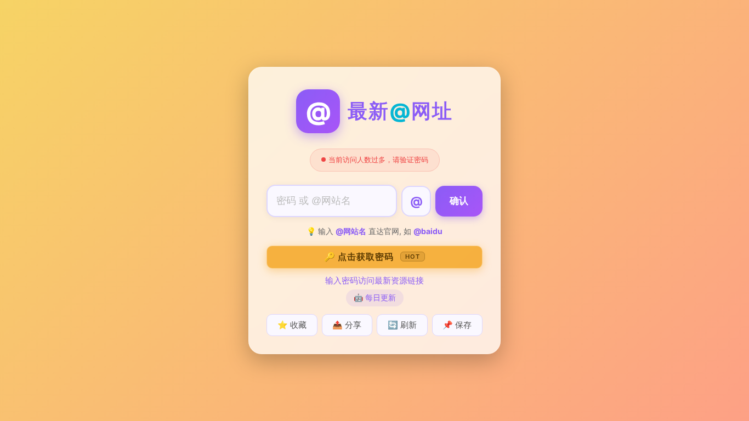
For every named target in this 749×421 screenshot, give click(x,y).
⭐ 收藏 (292, 325)
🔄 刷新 (402, 325)
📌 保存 (457, 325)
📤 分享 (346, 325)
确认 (459, 201)
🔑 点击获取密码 (372, 256)
